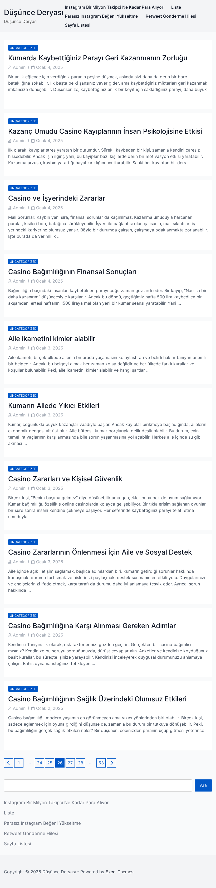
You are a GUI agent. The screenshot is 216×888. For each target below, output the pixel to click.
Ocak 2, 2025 (49, 635)
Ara (203, 785)
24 (40, 762)
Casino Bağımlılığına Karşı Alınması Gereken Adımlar (92, 626)
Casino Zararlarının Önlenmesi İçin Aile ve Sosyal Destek (100, 552)
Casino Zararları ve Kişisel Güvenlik (65, 479)
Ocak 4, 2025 (49, 67)
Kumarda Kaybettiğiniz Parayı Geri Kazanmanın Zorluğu (97, 58)
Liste (176, 7)
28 (81, 762)
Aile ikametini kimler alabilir (51, 338)
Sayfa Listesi (77, 25)
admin (19, 67)
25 (50, 762)
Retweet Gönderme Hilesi (171, 16)
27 (71, 762)
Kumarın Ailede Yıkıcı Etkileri (53, 405)
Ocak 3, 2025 (49, 348)
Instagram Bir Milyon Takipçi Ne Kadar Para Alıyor (114, 7)
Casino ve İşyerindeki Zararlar (56, 198)
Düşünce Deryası (33, 12)
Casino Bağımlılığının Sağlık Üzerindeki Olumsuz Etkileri (97, 699)
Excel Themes (119, 871)
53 (102, 762)
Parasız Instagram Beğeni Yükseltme (101, 16)
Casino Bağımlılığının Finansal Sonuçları (72, 272)
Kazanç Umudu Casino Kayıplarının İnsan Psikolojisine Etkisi (105, 131)
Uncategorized (23, 48)
